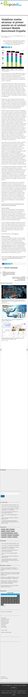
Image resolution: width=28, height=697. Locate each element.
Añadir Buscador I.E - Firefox (6, 692)
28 (15, 602)
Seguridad (10, 535)
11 (7, 599)
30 (2, 604)
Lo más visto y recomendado (7, 533)
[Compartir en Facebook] (2, 47)
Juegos (12, 531)
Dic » (5, 605)
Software (9, 537)
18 (7, 601)
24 (4, 602)
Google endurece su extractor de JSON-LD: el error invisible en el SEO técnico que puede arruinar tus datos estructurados (13, 301)
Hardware (3, 531)
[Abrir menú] (1, 3)
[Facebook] (12, 689)
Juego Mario (3, 625)
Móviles (15, 533)
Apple (7, 529)
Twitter (14, 692)
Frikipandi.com (9, 685)
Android (3, 529)
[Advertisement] (14, 407)
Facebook (19, 692)
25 (7, 602)
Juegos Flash (3, 624)
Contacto (13, 694)
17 (4, 601)
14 (15, 599)
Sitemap (23, 692)
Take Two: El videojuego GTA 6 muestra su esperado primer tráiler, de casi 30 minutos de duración (9, 569)
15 (18, 599)
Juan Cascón (15, 685)
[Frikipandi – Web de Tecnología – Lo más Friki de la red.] (14, 3)
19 (10, 601)
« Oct (2, 605)
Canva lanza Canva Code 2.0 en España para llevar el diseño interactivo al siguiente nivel (12, 338)
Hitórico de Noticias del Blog (6, 632)
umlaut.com (16, 233)
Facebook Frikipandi (4, 623)
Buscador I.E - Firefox (5, 620)
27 (12, 602)
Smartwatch (4, 537)
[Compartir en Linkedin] (8, 47)
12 (10, 599)
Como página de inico (5, 621)
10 (4, 599)
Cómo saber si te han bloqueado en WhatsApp (10, 506)
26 (10, 602)
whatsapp (11, 47)
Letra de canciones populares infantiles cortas (10, 504)
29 (18, 602)
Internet (9, 37)
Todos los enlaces (4, 630)
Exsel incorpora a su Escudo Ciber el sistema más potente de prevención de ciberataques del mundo (18, 278)
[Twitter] (14, 689)
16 (2, 601)
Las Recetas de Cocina (5, 619)
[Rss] (11, 689)
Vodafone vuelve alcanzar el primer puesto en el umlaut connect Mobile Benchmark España (9, 273)
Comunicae (5, 36)
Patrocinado (4, 535)
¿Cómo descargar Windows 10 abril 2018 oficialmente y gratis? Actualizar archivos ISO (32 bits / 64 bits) (10, 522)
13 (12, 599)
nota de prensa (14, 267)
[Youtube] (16, 689)
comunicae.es (4, 259)
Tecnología (15, 537)
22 (18, 601)
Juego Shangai (4, 627)
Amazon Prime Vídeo (4, 678)
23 (2, 602)
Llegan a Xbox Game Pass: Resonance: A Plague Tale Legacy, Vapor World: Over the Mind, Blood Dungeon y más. (10, 573)
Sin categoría (15, 535)
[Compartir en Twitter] (5, 47)
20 (12, 601)
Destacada (12, 529)
